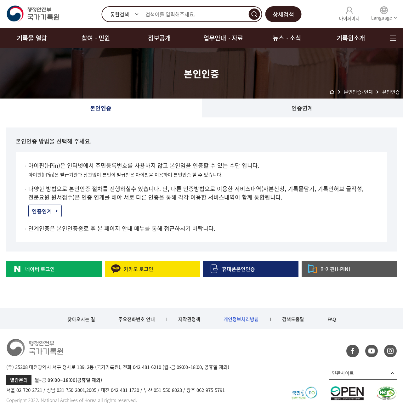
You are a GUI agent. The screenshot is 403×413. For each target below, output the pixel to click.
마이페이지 (349, 18)
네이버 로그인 (40, 269)
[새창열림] (304, 390)
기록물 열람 (32, 37)
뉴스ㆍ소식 (287, 37)
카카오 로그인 (138, 269)
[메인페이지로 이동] (32, 14)
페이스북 (352, 351)
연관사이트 (343, 373)
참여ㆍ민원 (96, 37)
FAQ (331, 319)
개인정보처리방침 (241, 319)
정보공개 (159, 37)
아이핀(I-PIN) (335, 269)
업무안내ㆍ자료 (223, 37)
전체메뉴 (393, 38)
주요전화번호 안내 (136, 319)
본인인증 (100, 108)
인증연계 (302, 108)
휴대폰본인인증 (238, 269)
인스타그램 (390, 351)
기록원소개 (351, 37)
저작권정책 (189, 319)
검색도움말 (293, 319)
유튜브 (371, 351)
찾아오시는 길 (81, 319)
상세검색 (283, 14)
